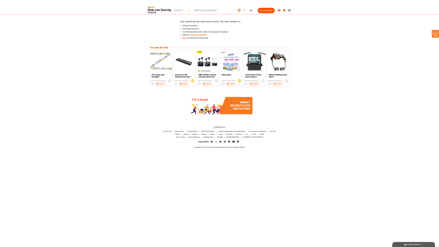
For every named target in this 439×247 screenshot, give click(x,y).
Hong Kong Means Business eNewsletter (231, 131)
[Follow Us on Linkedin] (220, 142)
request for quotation (198, 35)
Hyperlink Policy (208, 137)
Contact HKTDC (192, 131)
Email (184, 38)
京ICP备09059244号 (232, 137)
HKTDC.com (167, 131)
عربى (246, 134)
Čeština (177, 134)
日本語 (262, 134)
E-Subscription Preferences (257, 131)
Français (204, 134)
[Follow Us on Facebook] (212, 142)
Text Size (273, 131)
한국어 (254, 134)
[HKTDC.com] (219, 127)
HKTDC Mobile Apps (208, 131)
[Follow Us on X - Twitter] (216, 142)
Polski (220, 134)
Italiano (212, 134)
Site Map (220, 137)
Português (229, 134)
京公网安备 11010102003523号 (253, 137)
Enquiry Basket (413, 244)
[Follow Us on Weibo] (225, 142)
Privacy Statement (194, 137)
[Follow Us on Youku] (238, 142)
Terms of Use (180, 137)
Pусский (238, 134)
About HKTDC (179, 131)
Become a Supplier (266, 10)
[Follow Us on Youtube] (233, 142)
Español (195, 134)
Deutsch (186, 134)
